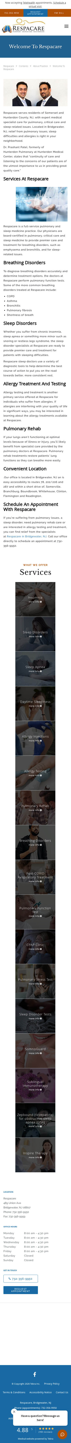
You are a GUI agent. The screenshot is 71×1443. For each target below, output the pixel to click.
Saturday (18, 1255)
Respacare (8, 66)
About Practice (40, 66)
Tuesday (26, 1237)
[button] (35, 13)
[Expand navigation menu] (66, 26)
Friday (26, 1251)
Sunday (18, 1260)
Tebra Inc (34, 1383)
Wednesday (26, 1242)
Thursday (26, 1246)
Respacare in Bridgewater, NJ (27, 536)
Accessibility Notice (40, 1392)
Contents (24, 66)
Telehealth (29, 2)
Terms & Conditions (14, 1392)
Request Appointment (20, 1290)
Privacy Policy (51, 1383)
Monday (26, 1233)
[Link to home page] (31, 26)
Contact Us (62, 1392)
